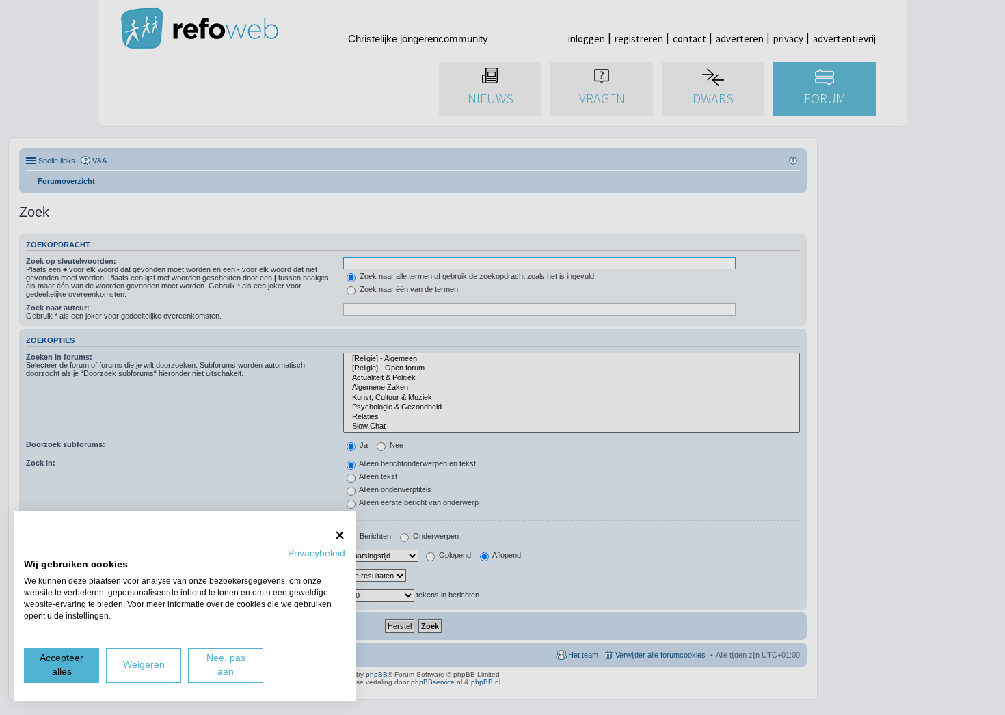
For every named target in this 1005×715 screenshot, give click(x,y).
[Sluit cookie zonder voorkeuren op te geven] (339, 534)
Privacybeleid (316, 553)
